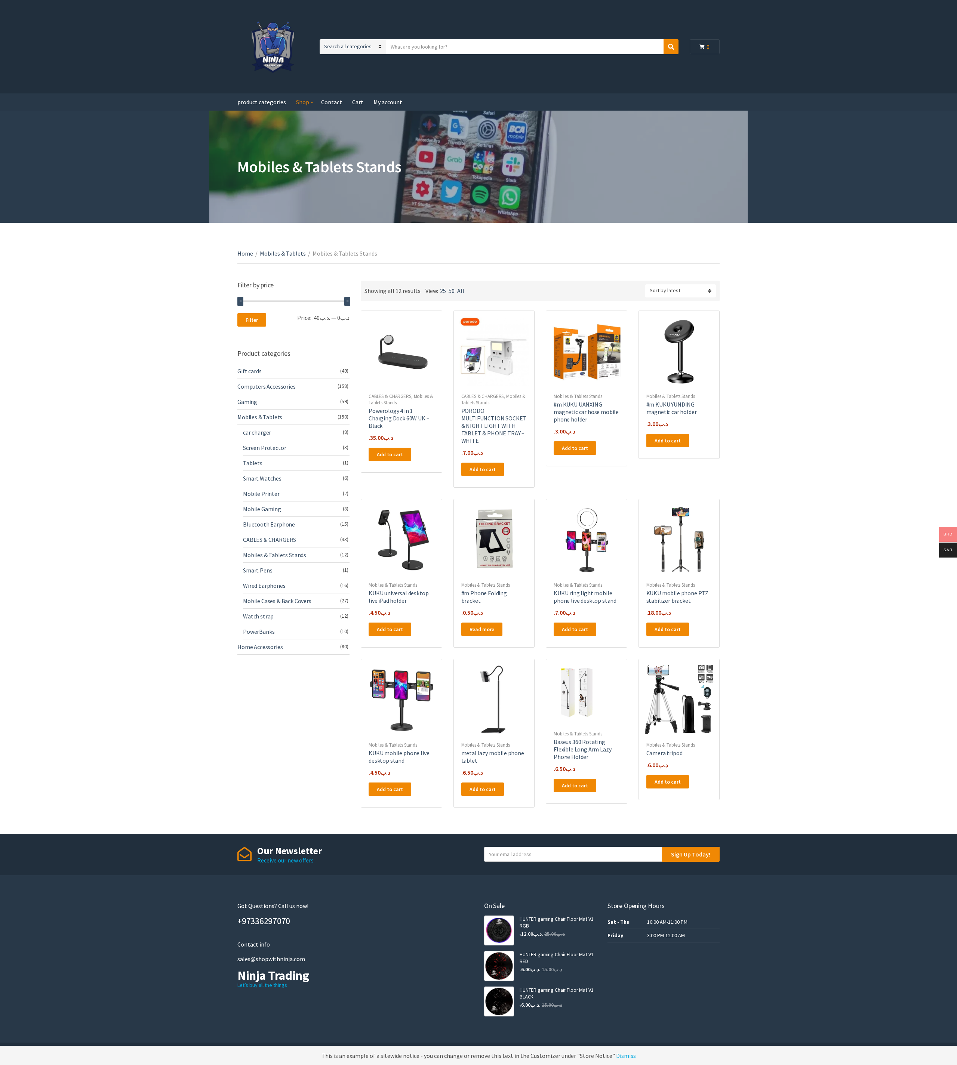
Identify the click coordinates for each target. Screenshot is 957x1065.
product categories (261, 102)
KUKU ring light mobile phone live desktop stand (585, 596)
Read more (482, 629)
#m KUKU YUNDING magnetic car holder (671, 408)
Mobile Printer (261, 493)
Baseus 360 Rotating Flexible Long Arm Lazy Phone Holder (582, 749)
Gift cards (249, 371)
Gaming (247, 401)
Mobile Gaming (262, 509)
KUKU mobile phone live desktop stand (399, 756)
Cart (357, 102)
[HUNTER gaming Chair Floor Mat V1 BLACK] (499, 1001)
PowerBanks (258, 631)
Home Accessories (260, 647)
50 (452, 290)
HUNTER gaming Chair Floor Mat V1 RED (557, 957)
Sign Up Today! (690, 854)
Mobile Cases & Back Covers (277, 601)
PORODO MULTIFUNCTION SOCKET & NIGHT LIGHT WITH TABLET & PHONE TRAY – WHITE (494, 425)
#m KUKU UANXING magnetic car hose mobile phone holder (586, 412)
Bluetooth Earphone (269, 524)
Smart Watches (262, 478)
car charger (257, 432)
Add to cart (390, 454)
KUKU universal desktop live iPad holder (398, 596)
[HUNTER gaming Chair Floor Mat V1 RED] (499, 966)
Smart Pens (257, 570)
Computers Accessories (266, 386)
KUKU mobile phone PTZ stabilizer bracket (677, 596)
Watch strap (258, 616)
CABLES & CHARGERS (390, 396)
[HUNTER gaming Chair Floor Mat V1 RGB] (499, 930)
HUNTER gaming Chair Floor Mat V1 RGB (557, 922)
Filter (252, 320)
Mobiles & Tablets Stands (578, 396)
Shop (302, 102)
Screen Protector (264, 447)
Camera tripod (664, 753)
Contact (331, 102)
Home (245, 253)
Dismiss (626, 1055)
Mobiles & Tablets (283, 253)
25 (443, 290)
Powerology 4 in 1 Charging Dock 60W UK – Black (399, 418)
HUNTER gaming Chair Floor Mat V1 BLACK (557, 993)
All (460, 290)
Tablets (252, 463)
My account (387, 102)
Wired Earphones (264, 585)
